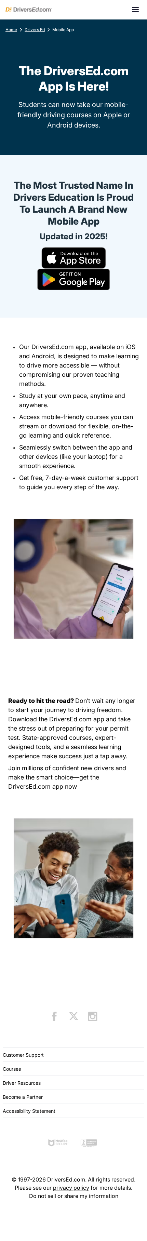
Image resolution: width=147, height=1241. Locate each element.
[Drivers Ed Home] (28, 9)
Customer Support (23, 1055)
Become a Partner (23, 1097)
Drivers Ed (35, 29)
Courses (12, 1069)
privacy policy (71, 1187)
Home (11, 29)
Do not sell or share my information (73, 1195)
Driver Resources (22, 1083)
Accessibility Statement (29, 1111)
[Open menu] (135, 9)
